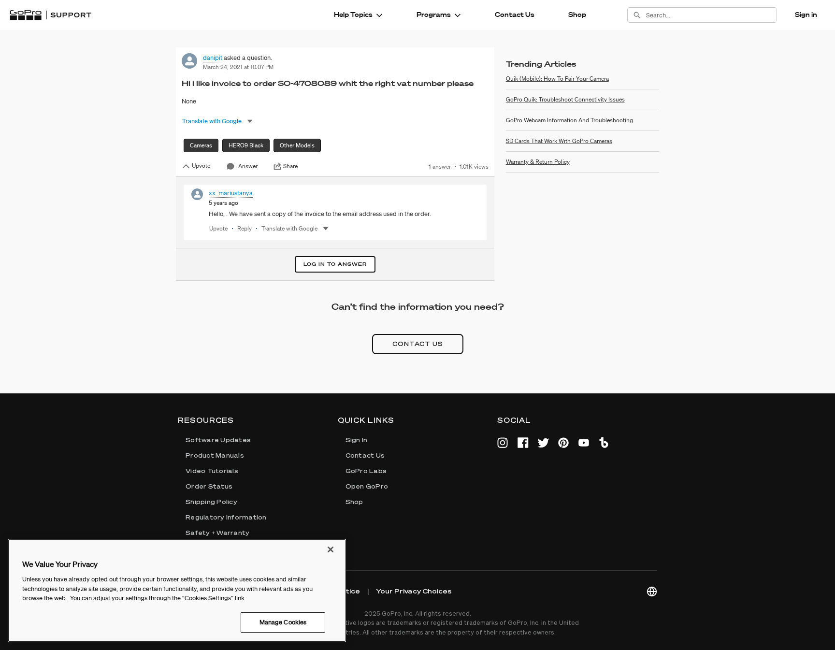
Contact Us (514, 14)
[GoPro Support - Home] (50, 15)
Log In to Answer (335, 264)
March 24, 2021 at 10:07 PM (238, 67)
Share (290, 166)
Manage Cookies (283, 622)
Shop (577, 14)
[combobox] (711, 15)
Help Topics (353, 14)
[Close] (330, 549)
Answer (248, 166)
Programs (434, 14)
